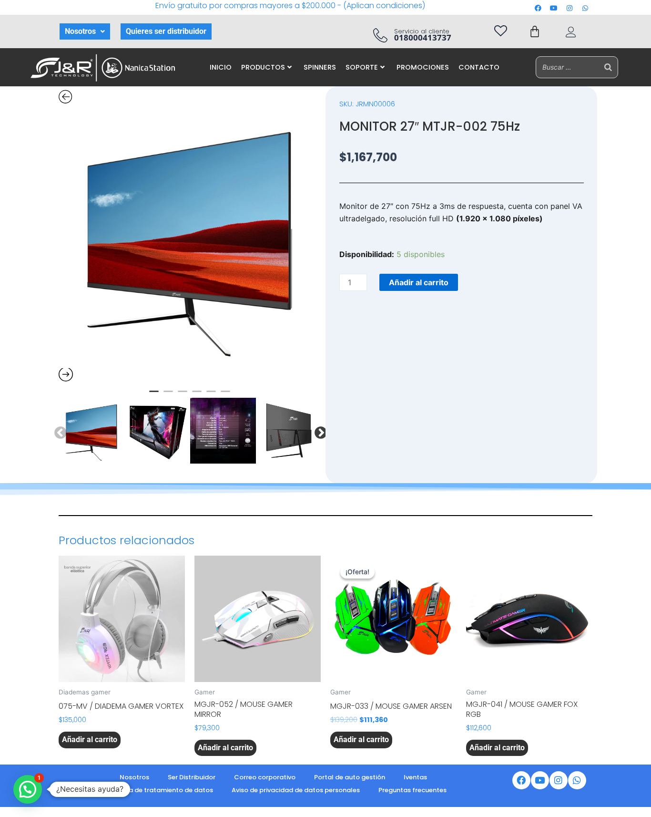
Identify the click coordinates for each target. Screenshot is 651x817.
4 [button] (197, 395)
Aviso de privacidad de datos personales (296, 790)
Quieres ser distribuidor (166, 31)
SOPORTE (362, 67)
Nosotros (80, 31)
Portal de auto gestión (349, 777)
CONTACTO (478, 67)
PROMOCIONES (423, 67)
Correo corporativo (264, 777)
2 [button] (168, 395)
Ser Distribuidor (191, 777)
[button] (85, 31)
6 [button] (225, 395)
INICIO (221, 67)
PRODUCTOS (263, 67)
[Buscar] (608, 67)
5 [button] (211, 395)
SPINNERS (320, 67)
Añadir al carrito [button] (89, 739)
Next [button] (318, 430)
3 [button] (182, 395)
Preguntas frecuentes (412, 790)
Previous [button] (58, 430)
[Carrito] (534, 31)
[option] (190, 237)
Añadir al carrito (418, 282)
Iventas (415, 777)
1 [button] (154, 395)
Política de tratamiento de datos (160, 790)
